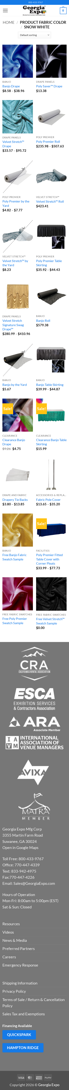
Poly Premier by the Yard (15, 203)
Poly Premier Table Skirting (49, 263)
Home (8, 22)
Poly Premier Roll (48, 141)
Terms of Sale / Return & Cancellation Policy (33, 1002)
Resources (11, 923)
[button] (5, 10)
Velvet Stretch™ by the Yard (15, 263)
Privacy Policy (14, 991)
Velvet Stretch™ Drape (13, 144)
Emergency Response (20, 965)
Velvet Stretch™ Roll (50, 201)
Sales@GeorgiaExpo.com (34, 883)
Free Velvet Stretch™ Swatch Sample (50, 621)
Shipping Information (19, 983)
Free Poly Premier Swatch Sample (14, 621)
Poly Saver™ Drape (49, 86)
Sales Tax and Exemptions (23, 1013)
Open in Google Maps (20, 847)
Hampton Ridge (23, 1047)
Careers (9, 956)
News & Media (14, 940)
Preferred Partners (18, 948)
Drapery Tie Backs (15, 499)
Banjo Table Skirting (49, 385)
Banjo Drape (11, 86)
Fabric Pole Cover (48, 499)
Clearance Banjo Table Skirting (51, 442)
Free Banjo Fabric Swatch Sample (14, 557)
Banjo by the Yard (14, 385)
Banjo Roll (43, 320)
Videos (8, 932)
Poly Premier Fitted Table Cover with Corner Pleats (49, 559)
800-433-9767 (35, 2)
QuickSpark (19, 1034)
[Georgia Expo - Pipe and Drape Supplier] (34, 10)
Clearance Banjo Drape (13, 442)
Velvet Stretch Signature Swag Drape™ (13, 325)
